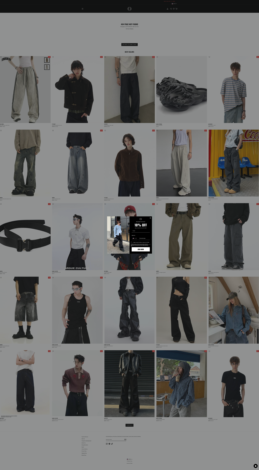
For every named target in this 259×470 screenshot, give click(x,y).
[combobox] (135, 238)
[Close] (150, 218)
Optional (133, 235)
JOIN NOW (141, 249)
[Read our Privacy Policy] (150, 244)
